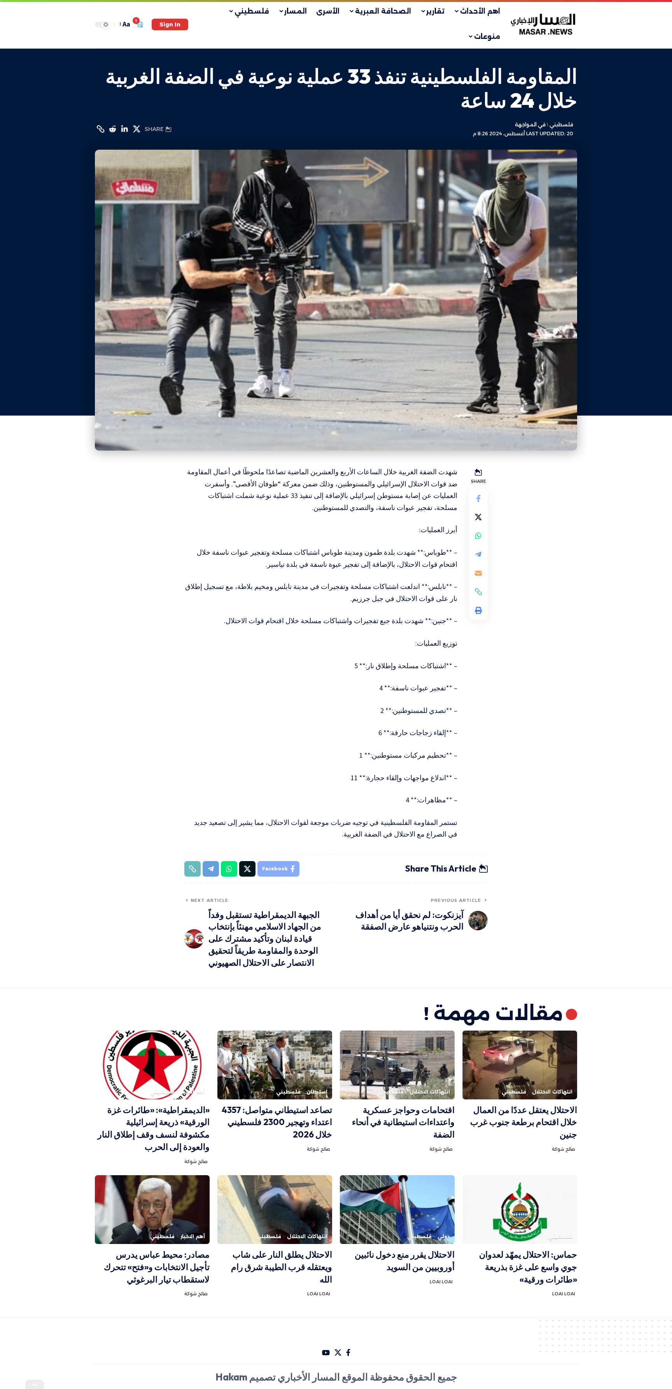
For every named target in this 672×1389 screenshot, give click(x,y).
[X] (337, 1353)
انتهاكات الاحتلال (552, 1092)
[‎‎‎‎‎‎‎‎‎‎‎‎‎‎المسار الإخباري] (544, 24)
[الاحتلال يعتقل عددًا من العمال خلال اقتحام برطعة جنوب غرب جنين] (519, 1065)
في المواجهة (530, 125)
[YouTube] (326, 1353)
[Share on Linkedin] (124, 129)
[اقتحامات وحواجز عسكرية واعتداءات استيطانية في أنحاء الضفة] (397, 1065)
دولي (444, 1236)
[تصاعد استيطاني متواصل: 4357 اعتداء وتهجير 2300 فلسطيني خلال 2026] (274, 1065)
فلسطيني (561, 125)
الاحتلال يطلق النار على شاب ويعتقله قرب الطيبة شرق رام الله (281, 1267)
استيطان (316, 1092)
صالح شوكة (563, 1149)
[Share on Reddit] (112, 129)
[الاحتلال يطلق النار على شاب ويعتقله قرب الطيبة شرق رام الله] (274, 1209)
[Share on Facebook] (478, 498)
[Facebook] (348, 1353)
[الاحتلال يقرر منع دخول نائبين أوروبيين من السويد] (397, 1209)
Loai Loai (563, 1293)
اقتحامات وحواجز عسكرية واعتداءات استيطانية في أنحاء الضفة (403, 1122)
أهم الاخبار (192, 1092)
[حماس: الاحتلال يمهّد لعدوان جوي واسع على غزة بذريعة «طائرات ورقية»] (519, 1209)
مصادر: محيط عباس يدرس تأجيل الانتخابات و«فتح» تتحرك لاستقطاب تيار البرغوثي (157, 1267)
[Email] (478, 573)
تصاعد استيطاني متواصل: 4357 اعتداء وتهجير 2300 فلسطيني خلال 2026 (277, 1122)
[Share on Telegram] (478, 554)
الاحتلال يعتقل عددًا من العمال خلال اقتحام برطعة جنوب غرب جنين (523, 1122)
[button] (170, 24)
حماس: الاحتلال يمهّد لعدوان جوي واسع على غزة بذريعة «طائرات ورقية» (528, 1267)
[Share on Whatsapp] (478, 535)
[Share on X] (136, 129)
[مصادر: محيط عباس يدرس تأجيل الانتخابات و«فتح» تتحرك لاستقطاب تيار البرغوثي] (152, 1209)
